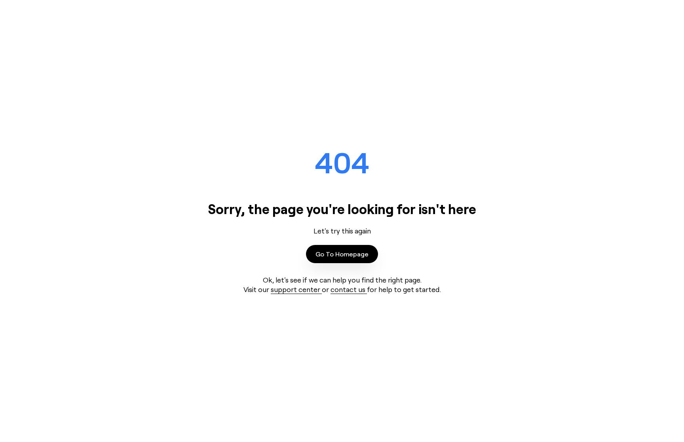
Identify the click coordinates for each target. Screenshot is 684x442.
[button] (342, 254)
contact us (349, 289)
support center (296, 289)
